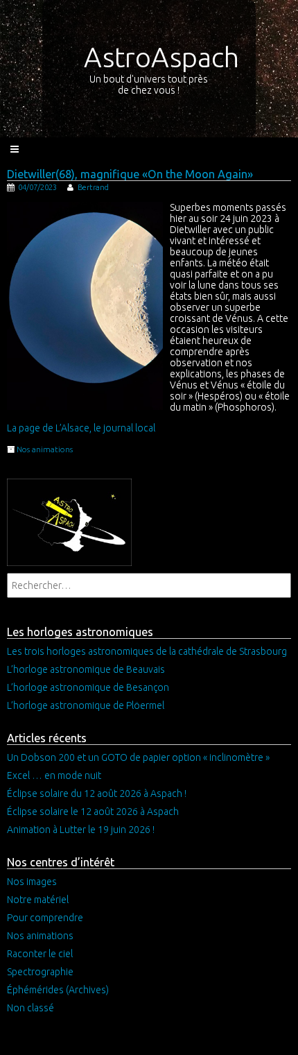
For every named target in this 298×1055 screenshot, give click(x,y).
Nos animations (45, 449)
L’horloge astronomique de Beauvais (86, 669)
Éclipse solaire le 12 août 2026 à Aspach (93, 811)
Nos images (32, 881)
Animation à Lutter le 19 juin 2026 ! (81, 829)
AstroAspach (161, 57)
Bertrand (93, 187)
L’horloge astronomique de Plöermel (85, 705)
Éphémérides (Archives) (58, 989)
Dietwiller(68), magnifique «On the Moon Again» (130, 174)
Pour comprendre (45, 917)
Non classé (30, 1007)
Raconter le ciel (40, 953)
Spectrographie (40, 971)
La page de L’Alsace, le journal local (81, 428)
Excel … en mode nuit (54, 775)
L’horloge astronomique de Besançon (88, 687)
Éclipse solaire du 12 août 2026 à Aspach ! (96, 793)
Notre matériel (38, 899)
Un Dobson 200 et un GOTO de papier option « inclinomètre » (138, 757)
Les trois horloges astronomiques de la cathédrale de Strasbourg (147, 651)
